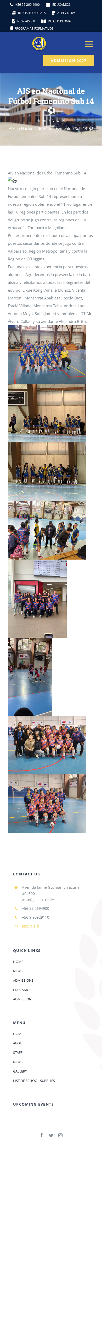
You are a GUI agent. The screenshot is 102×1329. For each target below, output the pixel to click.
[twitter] (51, 1135)
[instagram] (60, 1135)
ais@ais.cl (30, 926)
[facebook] (41, 1135)
